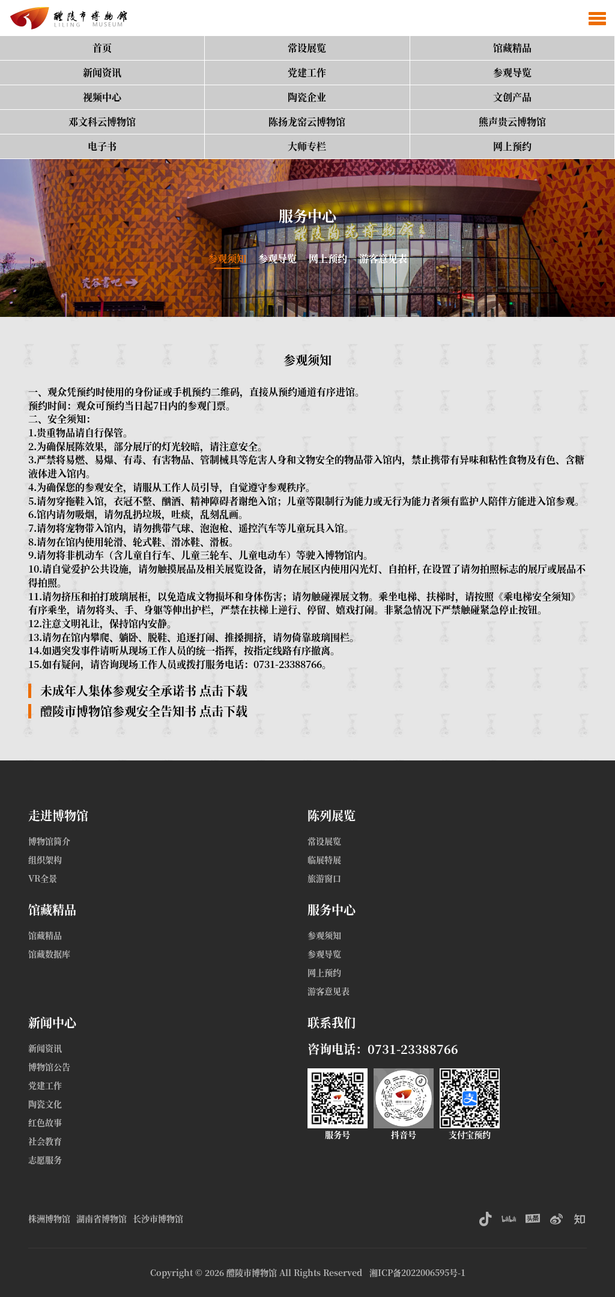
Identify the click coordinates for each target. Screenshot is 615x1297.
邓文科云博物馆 (102, 121)
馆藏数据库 (49, 954)
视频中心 (102, 97)
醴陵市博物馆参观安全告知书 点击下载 (143, 711)
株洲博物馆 (49, 1218)
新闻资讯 (102, 72)
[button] (597, 18)
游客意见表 (383, 258)
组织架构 (45, 859)
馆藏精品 (512, 48)
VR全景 (42, 878)
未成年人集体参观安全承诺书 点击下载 (143, 690)
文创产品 (512, 97)
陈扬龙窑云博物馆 (306, 121)
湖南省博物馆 (101, 1218)
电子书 (102, 146)
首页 (102, 48)
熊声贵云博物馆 (512, 121)
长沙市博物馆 (158, 1218)
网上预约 (512, 146)
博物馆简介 (49, 841)
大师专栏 (307, 146)
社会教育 (45, 1141)
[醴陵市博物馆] (66, 18)
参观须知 (227, 258)
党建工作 (307, 72)
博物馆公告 (49, 1067)
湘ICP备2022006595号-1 (417, 1272)
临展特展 (324, 859)
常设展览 (307, 48)
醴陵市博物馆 (251, 1272)
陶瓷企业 (307, 97)
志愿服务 (45, 1160)
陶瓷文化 (45, 1104)
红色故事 (45, 1122)
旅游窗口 (324, 878)
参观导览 (512, 72)
